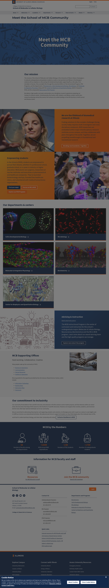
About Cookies (73, 582)
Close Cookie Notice (88, 582)
